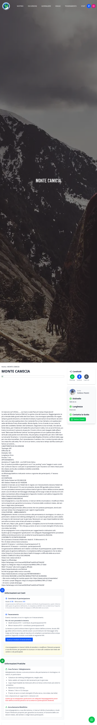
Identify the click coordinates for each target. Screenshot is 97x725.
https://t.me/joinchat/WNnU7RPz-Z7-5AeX (31, 565)
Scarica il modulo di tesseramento (19, 639)
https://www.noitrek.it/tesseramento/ (15, 496)
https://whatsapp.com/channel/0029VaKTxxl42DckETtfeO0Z (23, 562)
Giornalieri (46, 6)
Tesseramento (71, 6)
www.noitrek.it (15, 558)
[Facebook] (89, 6)
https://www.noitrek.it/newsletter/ (45, 578)
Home (4, 367)
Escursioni (32, 6)
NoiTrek (20, 6)
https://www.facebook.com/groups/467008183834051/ (21, 574)
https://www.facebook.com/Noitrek (14, 569)
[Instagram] (93, 6)
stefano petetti (79, 419)
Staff (83, 6)
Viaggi (57, 6)
